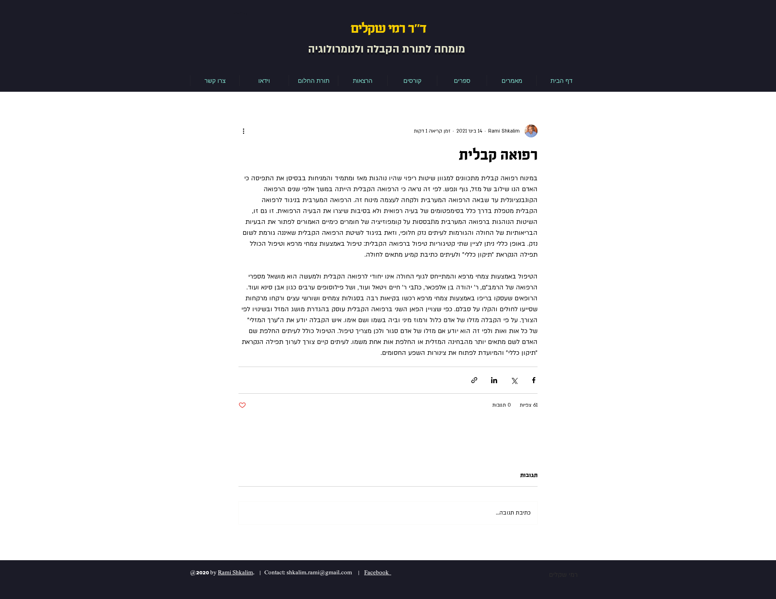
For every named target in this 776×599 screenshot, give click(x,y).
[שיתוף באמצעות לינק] (474, 380)
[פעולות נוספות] (243, 131)
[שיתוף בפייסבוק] (534, 380)
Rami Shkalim (235, 572)
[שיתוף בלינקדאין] (494, 380)
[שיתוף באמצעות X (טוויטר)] (514, 380)
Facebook (377, 572)
